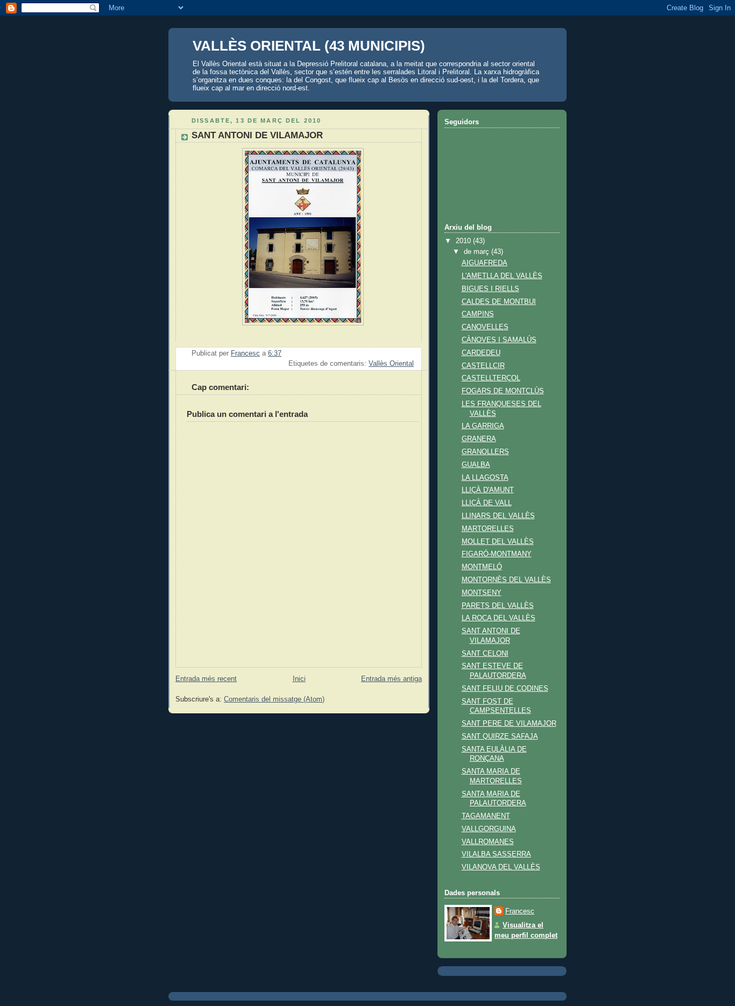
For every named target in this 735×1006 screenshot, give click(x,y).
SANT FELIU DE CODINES (505, 688)
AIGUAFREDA (484, 263)
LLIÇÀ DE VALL (487, 503)
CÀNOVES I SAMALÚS (499, 340)
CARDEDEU (481, 353)
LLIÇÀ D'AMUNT (488, 490)
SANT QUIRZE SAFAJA (500, 736)
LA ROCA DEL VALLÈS (498, 618)
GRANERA (479, 439)
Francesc (519, 911)
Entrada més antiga (391, 679)
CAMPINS (478, 314)
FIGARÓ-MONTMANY (497, 554)
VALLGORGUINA (489, 829)
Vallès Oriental (391, 363)
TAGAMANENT (486, 816)
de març (477, 252)
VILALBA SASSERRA (496, 854)
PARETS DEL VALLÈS (498, 606)
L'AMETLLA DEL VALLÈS (502, 276)
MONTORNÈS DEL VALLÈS (506, 580)
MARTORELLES (488, 529)
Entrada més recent (206, 679)
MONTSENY (481, 593)
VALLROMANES (488, 842)
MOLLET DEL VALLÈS (498, 541)
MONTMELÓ (482, 567)
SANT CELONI (485, 653)
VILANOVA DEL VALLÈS (501, 867)
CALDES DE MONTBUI (499, 302)
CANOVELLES (485, 327)
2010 (464, 241)
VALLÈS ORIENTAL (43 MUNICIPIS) (309, 46)
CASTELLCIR (483, 366)
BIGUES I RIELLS (490, 289)
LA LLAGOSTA (485, 477)
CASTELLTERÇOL (491, 378)
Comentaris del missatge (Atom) (274, 699)
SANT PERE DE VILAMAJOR (509, 723)
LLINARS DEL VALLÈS (498, 516)
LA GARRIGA (483, 426)
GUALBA (476, 465)
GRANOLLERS (485, 452)
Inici (299, 679)
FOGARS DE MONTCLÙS (503, 391)
